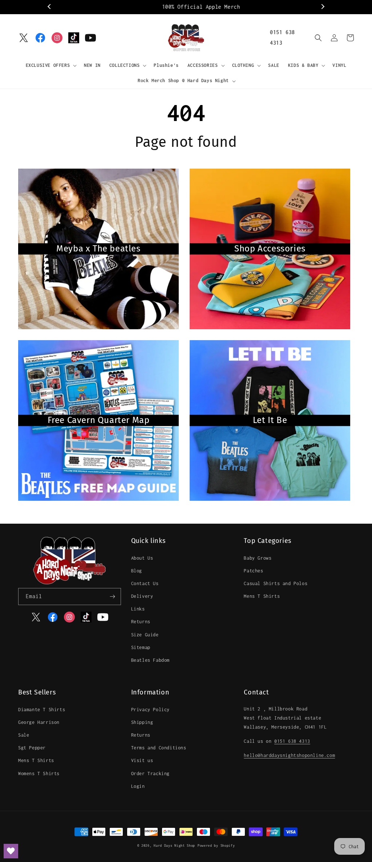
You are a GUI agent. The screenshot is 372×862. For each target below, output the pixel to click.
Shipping (142, 722)
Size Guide (145, 634)
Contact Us (145, 583)
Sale (23, 735)
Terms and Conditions (158, 747)
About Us (142, 558)
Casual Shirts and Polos (275, 583)
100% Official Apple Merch (186, 7)
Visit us (142, 760)
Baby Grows (257, 558)
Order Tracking (150, 773)
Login (138, 786)
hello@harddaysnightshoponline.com (289, 755)
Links (138, 609)
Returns (140, 621)
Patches (253, 570)
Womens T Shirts (39, 773)
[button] (50, 65)
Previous (49, 7)
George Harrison (39, 722)
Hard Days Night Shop (174, 845)
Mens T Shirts (262, 596)
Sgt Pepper (32, 747)
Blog (136, 570)
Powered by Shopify (216, 845)
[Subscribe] (113, 596)
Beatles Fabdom (150, 660)
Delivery (142, 596)
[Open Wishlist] (11, 851)
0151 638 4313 (292, 741)
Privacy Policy (150, 709)
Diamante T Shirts (41, 709)
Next (322, 7)
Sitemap (140, 647)
